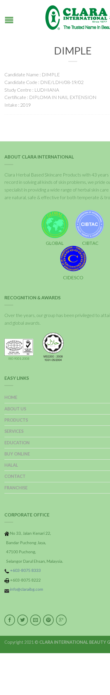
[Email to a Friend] (35, 620)
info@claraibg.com (26, 589)
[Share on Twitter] (22, 620)
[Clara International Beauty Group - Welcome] (73, 17)
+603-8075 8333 (25, 570)
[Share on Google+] (61, 620)
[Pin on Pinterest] (48, 620)
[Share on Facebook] (9, 620)
